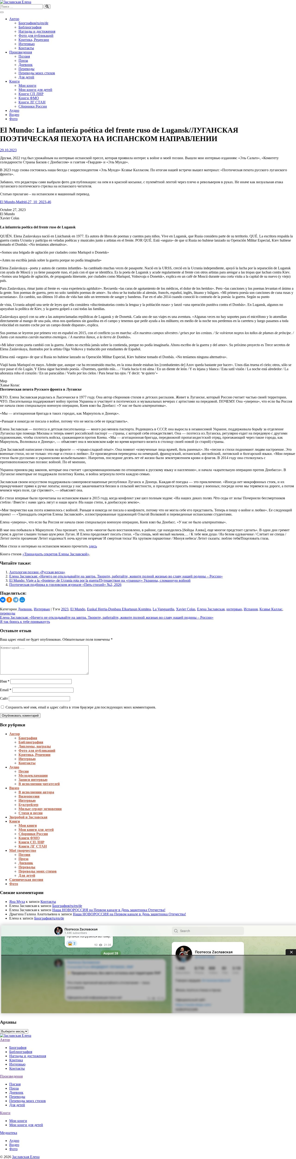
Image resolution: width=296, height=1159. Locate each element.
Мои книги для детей (35, 90)
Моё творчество (22, 850)
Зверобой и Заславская (28, 817)
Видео (14, 115)
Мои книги (27, 85)
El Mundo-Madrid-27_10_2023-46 (25, 202)
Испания (251, 609)
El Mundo (77, 609)
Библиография (29, 27)
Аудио (14, 110)
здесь (93, 546)
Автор (14, 19)
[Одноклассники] (9, 600)
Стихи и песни (30, 813)
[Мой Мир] (22, 600)
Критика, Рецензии (33, 40)
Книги (14, 81)
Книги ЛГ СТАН (32, 102)
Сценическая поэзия (26, 880)
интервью (234, 609)
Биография (27, 738)
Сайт (4, 698)
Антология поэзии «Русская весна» (37, 572)
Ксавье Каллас (270, 609)
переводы (7, 613)
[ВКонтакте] (3, 600)
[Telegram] (15, 600)
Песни (23, 771)
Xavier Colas (185, 609)
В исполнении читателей (39, 784)
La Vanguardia (163, 609)
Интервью (26, 44)
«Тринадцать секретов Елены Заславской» (55, 554)
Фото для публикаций (35, 35)
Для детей (26, 77)
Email (5, 690)
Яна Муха (17, 902)
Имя (4, 681)
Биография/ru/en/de (33, 23)
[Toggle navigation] (2, 12)
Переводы (26, 69)
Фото (13, 119)
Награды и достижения (36, 31)
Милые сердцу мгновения (40, 809)
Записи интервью (32, 780)
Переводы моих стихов (36, 73)
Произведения (20, 52)
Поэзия (24, 56)
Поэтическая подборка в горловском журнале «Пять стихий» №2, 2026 (65, 585)
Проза (23, 60)
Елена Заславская (211, 609)
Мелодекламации (33, 775)
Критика (16, 1060)
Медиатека (8, 1133)
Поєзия (15, 1084)
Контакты (26, 48)
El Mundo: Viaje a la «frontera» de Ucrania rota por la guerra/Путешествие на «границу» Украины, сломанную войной (100, 580)
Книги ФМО (28, 98)
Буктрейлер (28, 805)
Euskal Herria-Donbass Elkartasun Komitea (119, 609)
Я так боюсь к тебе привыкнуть (25, 622)
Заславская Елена (26, 1157)
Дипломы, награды (34, 746)
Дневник (25, 65)
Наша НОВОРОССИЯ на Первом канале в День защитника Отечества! (108, 910)
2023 (64, 609)
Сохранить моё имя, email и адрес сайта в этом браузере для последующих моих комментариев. (81, 707)
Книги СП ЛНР (30, 94)
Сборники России (32, 106)
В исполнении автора (36, 792)
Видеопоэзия (29, 796)
